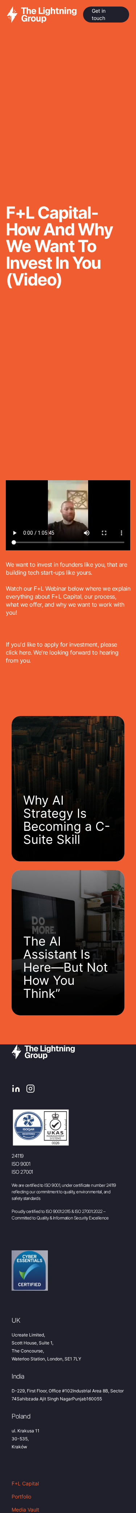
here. (25, 652)
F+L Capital (25, 1483)
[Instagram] (30, 1089)
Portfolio (21, 1496)
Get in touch (99, 14)
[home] (42, 14)
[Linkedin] (16, 1089)
